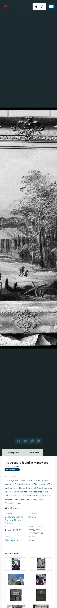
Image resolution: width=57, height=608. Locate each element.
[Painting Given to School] (16, 594)
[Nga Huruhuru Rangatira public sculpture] (16, 564)
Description (13, 452)
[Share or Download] (18, 441)
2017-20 (32, 516)
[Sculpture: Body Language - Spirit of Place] (41, 579)
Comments (33, 452)
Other (31, 540)
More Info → (12, 469)
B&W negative (11, 540)
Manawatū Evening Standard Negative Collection (14, 519)
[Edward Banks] (41, 594)
